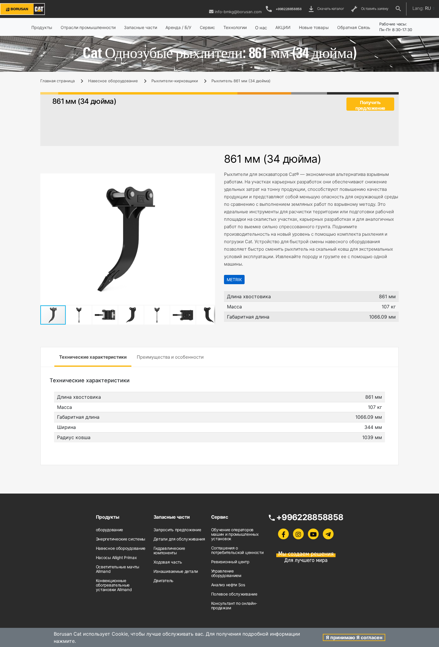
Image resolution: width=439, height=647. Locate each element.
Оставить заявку (374, 8)
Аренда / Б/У (178, 27)
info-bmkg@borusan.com (238, 11)
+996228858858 (288, 9)
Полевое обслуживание (234, 594)
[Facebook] (283, 534)
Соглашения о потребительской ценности (237, 550)
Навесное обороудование (113, 80)
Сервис (207, 27)
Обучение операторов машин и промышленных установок (235, 534)
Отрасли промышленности (88, 27)
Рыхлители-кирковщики (174, 80)
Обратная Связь (353, 27)
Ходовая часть (168, 562)
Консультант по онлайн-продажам (234, 605)
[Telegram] (328, 534)
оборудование (109, 529)
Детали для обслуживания (179, 539)
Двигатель (164, 580)
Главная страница (57, 80)
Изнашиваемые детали (176, 571)
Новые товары (314, 27)
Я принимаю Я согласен (354, 637)
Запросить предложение (177, 529)
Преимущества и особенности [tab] (170, 357)
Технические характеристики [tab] (93, 357)
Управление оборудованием (226, 573)
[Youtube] (313, 534)
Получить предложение (370, 105)
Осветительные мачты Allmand (117, 569)
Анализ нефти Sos (228, 584)
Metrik (234, 279)
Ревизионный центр (230, 561)
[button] (209, 179)
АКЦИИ (283, 27)
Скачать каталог (330, 8)
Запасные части (140, 27)
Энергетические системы (120, 539)
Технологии (235, 27)
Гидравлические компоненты (169, 550)
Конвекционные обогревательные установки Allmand (114, 585)
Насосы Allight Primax (116, 557)
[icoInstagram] (298, 534)
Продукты (41, 27)
